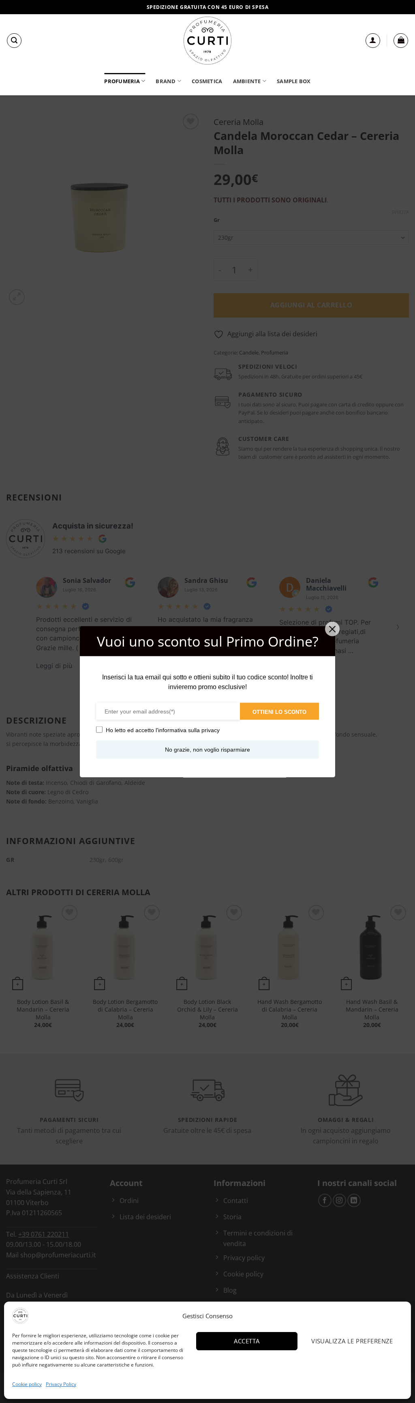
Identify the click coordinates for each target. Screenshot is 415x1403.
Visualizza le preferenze (352, 1341)
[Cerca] (14, 40)
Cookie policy (27, 1384)
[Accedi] (373, 40)
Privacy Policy (61, 1384)
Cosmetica (207, 81)
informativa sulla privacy (189, 729)
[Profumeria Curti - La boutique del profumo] (207, 40)
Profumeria (122, 81)
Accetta (246, 1341)
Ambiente (247, 81)
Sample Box (294, 81)
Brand (165, 81)
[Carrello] (401, 40)
